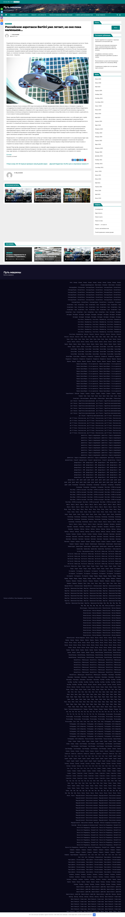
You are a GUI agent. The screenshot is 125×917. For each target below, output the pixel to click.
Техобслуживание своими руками (60, 15)
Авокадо (75, 282)
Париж (103, 694)
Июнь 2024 (98, 113)
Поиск (97, 22)
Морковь (67, 640)
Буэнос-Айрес (88, 346)
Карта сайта (100, 524)
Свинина (109, 748)
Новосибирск (104, 674)
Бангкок (114, 339)
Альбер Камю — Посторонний (114, 302)
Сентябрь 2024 (99, 102)
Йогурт (119, 506)
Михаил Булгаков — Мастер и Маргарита (112, 608)
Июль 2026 (98, 79)
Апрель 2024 (98, 121)
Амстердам (112, 312)
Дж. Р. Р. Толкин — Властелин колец (113, 415)
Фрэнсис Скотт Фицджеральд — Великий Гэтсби (110, 825)
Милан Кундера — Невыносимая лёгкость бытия (90, 608)
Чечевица (103, 881)
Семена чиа (112, 751)
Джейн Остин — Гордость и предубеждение (90, 435)
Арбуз (82, 336)
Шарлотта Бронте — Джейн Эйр (83, 886)
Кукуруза (73, 541)
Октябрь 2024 (99, 98)
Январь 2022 (98, 152)
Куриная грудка (93, 543)
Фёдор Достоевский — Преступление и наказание (87, 795)
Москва (101, 640)
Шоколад (114, 894)
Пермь (99, 701)
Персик (93, 706)
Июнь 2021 (98, 179)
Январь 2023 (98, 136)
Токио (94, 780)
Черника (109, 879)
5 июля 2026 (69, 259)
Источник (9, 154)
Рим (120, 709)
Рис (111, 711)
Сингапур (108, 761)
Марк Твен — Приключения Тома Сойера (112, 585)
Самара (69, 741)
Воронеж (109, 358)
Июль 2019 (98, 198)
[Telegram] (1, 11)
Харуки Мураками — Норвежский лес (78, 854)
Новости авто (23, 15)
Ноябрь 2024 (98, 94)
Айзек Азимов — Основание (101, 284)
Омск (106, 689)
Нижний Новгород (99, 652)
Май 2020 (97, 194)
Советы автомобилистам (84, 15)
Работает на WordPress (9, 598)
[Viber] (1, 17)
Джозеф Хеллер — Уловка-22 (71, 460)
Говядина (82, 393)
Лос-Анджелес (117, 568)
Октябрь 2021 (99, 163)
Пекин (104, 699)
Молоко (87, 637)
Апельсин (86, 334)
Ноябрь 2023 (98, 132)
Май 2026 (97, 86)
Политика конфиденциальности (75, 709)
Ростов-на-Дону (101, 714)
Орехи (103, 691)
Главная (13, 15)
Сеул (116, 753)
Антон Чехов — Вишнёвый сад (84, 319)
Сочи (83, 765)
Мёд (105, 603)
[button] (117, 15)
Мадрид (91, 576)
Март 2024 (98, 125)
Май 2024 (97, 117)
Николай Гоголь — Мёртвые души (81, 659)
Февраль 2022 (99, 148)
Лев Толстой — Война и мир (101, 551)
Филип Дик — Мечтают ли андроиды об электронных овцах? (107, 822)
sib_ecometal (15, 34)
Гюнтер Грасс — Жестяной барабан (81, 398)
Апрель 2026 (98, 90)
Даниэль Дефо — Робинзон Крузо (97, 398)
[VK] (1, 14)
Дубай (81, 479)
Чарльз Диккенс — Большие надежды (112, 857)
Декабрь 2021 (99, 156)
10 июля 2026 (40, 259)
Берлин (66, 344)
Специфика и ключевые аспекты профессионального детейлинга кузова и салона (106, 55)
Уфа (71, 790)
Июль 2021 (98, 175)
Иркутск (119, 502)
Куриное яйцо (111, 546)
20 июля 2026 (11, 259)
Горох (85, 395)
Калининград (118, 514)
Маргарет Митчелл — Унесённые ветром (74, 585)
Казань (68, 511)
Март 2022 (98, 144)
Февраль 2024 (99, 129)
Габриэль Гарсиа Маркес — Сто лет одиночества (87, 363)
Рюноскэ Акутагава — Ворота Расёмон (93, 738)
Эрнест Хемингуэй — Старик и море (113, 896)
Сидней (110, 756)
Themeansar (29, 598)
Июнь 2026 (98, 83)
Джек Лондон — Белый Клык (114, 457)
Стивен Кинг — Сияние (82, 773)
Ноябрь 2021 (98, 159)
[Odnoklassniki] (1, 20)
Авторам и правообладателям (87, 284)
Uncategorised (99, 209)
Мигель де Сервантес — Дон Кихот (113, 605)
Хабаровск (112, 847)
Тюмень (105, 783)
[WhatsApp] (1, 9)
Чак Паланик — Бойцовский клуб (95, 857)
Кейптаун (82, 529)
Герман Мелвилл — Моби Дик (72, 393)
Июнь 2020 (98, 190)
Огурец (102, 687)
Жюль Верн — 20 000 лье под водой (113, 487)
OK (94, 914)
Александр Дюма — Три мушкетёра (77, 287)
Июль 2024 (98, 109)
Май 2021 (97, 182)
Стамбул (99, 768)
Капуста (91, 521)
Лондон (79, 566)
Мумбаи (110, 647)
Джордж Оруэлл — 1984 (79, 462)
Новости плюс (99, 220)
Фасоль (78, 793)
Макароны (113, 578)
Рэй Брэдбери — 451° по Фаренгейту (113, 721)
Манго (85, 583)
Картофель (106, 524)
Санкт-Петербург (83, 743)
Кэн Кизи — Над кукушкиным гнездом (85, 551)
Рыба (74, 721)
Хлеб (89, 854)
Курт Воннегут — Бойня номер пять (113, 548)
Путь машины (12, 7)
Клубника (119, 531)
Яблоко (102, 911)
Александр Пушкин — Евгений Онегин (94, 287)
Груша (88, 395)
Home (71, 282)
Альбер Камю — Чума (72, 304)
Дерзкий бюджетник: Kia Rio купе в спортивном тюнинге (68, 164)
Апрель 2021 (98, 186)
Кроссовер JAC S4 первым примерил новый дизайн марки (27, 164)
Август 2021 (98, 171)
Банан (68, 339)
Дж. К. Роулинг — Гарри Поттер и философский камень (83, 400)
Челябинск (71, 874)
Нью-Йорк (102, 679)
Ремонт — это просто (38, 15)
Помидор (85, 709)
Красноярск (105, 534)
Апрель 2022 (98, 140)
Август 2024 (98, 106)
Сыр (67, 780)
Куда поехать (100, 15)
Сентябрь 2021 (99, 167)
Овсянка (85, 684)
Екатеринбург (75, 484)
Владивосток (83, 356)
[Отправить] (1, 23)
